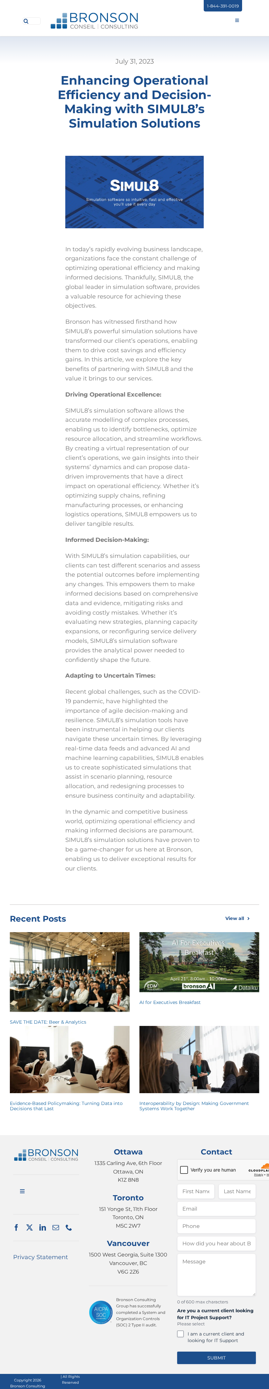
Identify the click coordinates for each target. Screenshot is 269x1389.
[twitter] (29, 1227)
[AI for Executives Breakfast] (199, 962)
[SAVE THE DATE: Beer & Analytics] (70, 972)
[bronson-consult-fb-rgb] (94, 15)
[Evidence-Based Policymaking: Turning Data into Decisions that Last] (70, 1059)
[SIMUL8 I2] (46, 1151)
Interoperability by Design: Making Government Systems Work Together (194, 1105)
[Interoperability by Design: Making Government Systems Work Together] (199, 1059)
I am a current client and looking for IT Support (216, 1337)
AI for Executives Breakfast (170, 1002)
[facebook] (16, 1227)
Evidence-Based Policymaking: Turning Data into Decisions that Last (66, 1105)
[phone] (69, 1227)
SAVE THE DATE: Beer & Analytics (48, 1022)
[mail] (55, 1227)
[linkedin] (42, 1227)
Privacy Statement (40, 1257)
